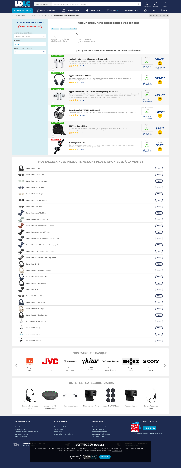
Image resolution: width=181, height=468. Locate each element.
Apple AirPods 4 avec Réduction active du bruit (88, 59)
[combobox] (43, 4)
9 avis (81, 149)
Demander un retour (99, 436)
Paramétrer (90, 457)
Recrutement (58, 429)
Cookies (35, 431)
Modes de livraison (98, 429)
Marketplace (58, 431)
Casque (46, 16)
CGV (16, 429)
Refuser (75, 457)
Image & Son (20, 16)
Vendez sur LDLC (60, 427)
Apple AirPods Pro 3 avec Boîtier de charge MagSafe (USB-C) (93, 92)
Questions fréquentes (99, 427)
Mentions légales (21, 436)
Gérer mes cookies (21, 434)
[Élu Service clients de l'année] (136, 431)
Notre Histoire (20, 427)
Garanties (95, 434)
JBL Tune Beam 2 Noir (78, 126)
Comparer (56, 69)
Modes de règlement (99, 431)
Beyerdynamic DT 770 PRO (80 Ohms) (84, 110)
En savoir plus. (117, 451)
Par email (150, 428)
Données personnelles (23, 431)
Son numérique (34, 16)
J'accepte (105, 457)
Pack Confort (105, 434)
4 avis (81, 133)
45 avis (82, 115)
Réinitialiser (30, 27)
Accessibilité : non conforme (63, 434)
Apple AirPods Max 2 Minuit (80, 76)
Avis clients (23, 429)
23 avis (82, 100)
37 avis (82, 66)
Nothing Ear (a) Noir (77, 143)
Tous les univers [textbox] (42, 4)
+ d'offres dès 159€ (160, 68)
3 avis (81, 82)
